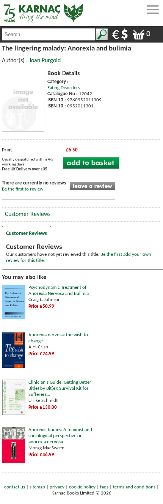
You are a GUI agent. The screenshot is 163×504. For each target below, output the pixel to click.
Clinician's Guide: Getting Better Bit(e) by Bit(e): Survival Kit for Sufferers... (59, 388)
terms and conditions (134, 487)
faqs (104, 487)
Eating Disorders (63, 87)
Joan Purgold (45, 61)
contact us (14, 487)
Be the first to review (22, 189)
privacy (57, 487)
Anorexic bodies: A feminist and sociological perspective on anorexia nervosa (60, 435)
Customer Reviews (27, 214)
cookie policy (82, 487)
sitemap (37, 487)
